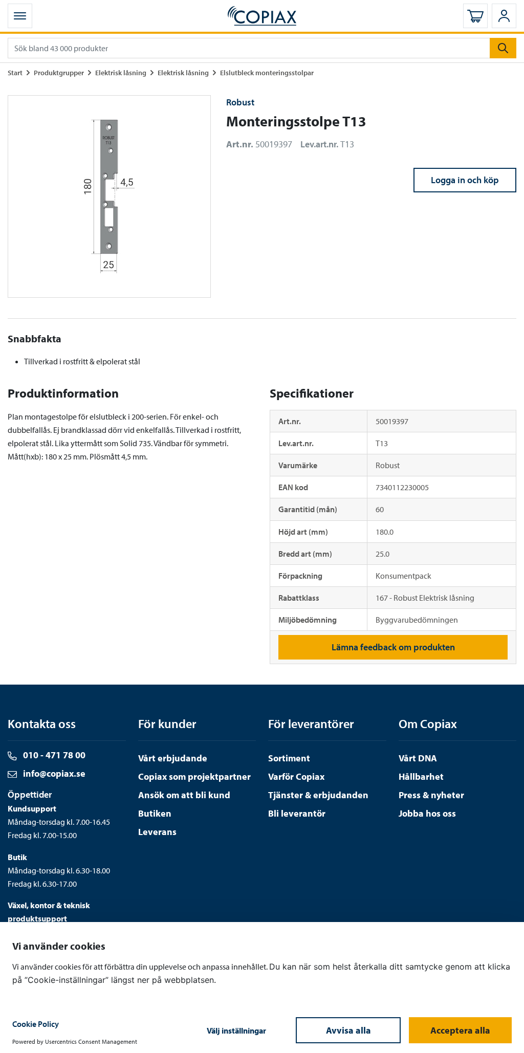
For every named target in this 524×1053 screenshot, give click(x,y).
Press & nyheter (431, 795)
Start (15, 72)
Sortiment (289, 758)
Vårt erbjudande (172, 758)
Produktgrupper (59, 72)
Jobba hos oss (427, 813)
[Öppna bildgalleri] (109, 197)
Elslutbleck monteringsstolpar (267, 72)
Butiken (154, 813)
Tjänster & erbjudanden (318, 795)
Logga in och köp (465, 180)
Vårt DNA (418, 758)
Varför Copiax (296, 776)
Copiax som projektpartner (194, 776)
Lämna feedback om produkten (393, 647)
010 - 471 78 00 (53, 755)
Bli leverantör (296, 813)
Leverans (157, 832)
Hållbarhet (421, 776)
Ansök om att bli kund (184, 795)
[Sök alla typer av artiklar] (503, 48)
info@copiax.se (53, 773)
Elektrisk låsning (120, 72)
